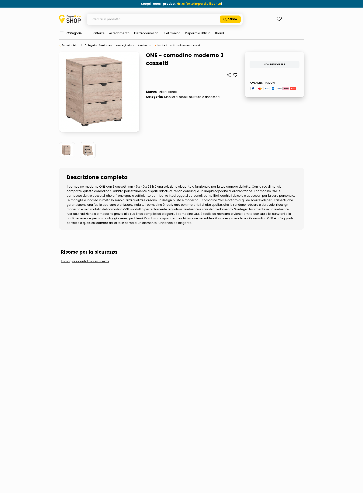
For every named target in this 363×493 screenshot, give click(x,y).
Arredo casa (145, 45)
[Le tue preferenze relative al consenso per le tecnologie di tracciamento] (356, 486)
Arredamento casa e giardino (116, 45)
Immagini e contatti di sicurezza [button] (85, 261)
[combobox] (165, 19)
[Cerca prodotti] (230, 19)
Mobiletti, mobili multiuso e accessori (178, 45)
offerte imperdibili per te (201, 4)
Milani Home (167, 92)
